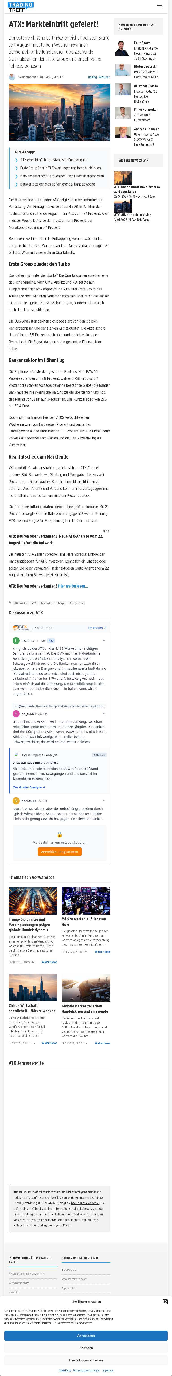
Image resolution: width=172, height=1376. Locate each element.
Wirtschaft (104, 77)
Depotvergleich (69, 1288)
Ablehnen (86, 1348)
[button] (165, 1302)
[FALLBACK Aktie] (33, 901)
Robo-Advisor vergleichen (74, 1279)
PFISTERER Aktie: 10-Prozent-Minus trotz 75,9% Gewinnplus (146, 53)
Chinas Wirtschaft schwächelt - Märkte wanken (32, 1008)
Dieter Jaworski (27, 77)
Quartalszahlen (76, 603)
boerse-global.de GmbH (85, 1203)
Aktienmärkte (21, 603)
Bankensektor (47, 603)
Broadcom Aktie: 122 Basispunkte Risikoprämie (145, 96)
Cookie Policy (65, 1370)
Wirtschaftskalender (19, 1283)
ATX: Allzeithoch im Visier (132, 215)
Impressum (108, 1370)
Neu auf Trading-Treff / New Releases (27, 1274)
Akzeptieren (86, 1335)
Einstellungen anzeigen (86, 1360)
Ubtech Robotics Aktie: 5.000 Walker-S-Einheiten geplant (146, 139)
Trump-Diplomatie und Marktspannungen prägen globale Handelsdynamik (29, 925)
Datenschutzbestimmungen (86, 1370)
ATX (34, 603)
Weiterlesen (49, 962)
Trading (92, 77)
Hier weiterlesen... (73, 586)
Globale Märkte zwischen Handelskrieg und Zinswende (85, 1008)
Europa (61, 603)
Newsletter (14, 1292)
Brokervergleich (69, 1269)
